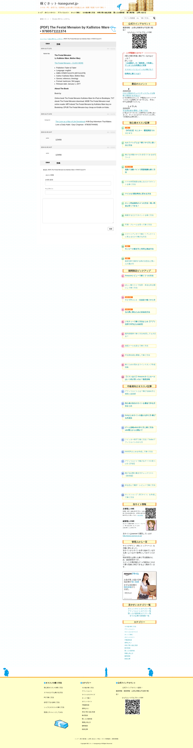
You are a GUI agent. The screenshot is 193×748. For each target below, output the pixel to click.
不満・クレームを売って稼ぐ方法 (138, 225)
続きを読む (140, 515)
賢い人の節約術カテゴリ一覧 (139, 613)
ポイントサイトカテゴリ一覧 (139, 609)
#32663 (112, 147)
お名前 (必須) (49, 180)
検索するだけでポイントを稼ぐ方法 (139, 215)
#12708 (112, 114)
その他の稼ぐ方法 (89, 12)
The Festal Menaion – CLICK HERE (69, 63)
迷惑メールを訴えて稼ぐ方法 (136, 346)
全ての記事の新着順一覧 (139, 616)
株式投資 (127, 648)
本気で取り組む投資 (104, 12)
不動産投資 (128, 640)
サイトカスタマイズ (131, 632)
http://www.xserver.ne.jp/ (132, 536)
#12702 (112, 48)
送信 (110, 229)
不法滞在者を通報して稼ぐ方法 (135, 110)
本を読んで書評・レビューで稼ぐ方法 (140, 485)
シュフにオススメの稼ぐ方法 (54, 707)
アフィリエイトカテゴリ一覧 (139, 611)
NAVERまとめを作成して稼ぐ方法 (139, 452)
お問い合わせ (141, 12)
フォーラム (43, 39)
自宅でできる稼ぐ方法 (52, 702)
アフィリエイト (63, 12)
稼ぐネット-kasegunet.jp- (59, 3)
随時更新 (127, 656)
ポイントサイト (50, 12)
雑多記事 (127, 659)
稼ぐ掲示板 (130, 12)
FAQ (98, 738)
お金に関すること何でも (55, 39)
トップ (40, 12)
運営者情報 (115, 738)
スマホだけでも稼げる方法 (53, 692)
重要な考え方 (129, 653)
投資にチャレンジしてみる (53, 712)
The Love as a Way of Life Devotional (70, 122)
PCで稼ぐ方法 (49, 697)
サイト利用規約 (106, 738)
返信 (108, 48)
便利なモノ (128, 642)
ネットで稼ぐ (75, 12)
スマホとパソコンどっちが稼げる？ (139, 69)
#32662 (112, 132)
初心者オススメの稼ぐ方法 (53, 687)
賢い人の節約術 (118, 12)
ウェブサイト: (49, 188)
